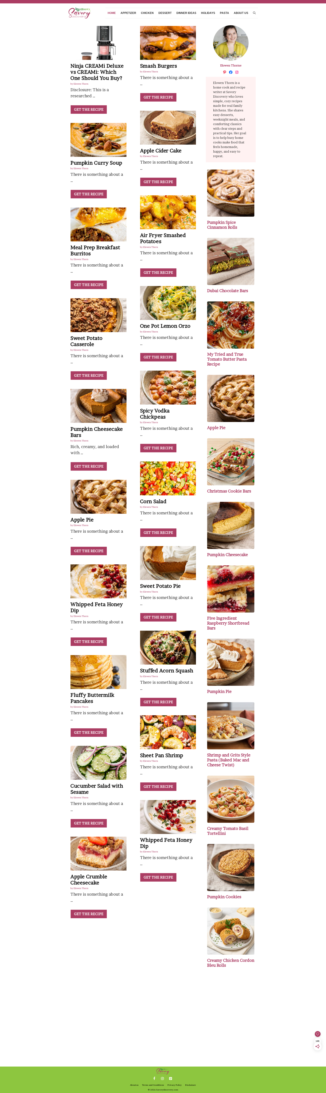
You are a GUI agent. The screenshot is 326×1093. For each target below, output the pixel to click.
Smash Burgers (158, 66)
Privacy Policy (174, 1085)
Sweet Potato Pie (160, 586)
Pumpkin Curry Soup (96, 163)
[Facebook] (154, 1078)
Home (112, 13)
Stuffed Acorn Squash (166, 670)
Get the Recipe (88, 109)
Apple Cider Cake (161, 150)
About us (241, 13)
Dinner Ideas (186, 13)
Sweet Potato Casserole (86, 341)
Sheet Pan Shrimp (161, 755)
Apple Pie (82, 520)
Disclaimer (190, 1085)
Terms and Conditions (153, 1085)
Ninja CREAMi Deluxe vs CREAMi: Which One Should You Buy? (97, 72)
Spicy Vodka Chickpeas (155, 414)
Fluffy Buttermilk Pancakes (92, 698)
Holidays (208, 13)
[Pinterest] (170, 1078)
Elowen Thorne (230, 65)
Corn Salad (153, 501)
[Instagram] (162, 1078)
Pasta (224, 13)
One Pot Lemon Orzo (165, 326)
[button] (254, 13)
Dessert (165, 13)
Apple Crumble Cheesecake (88, 879)
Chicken (147, 13)
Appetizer (128, 13)
